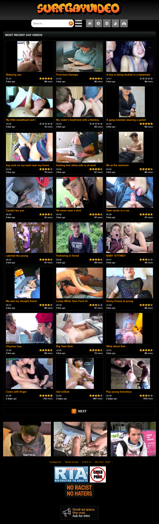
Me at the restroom (117, 165)
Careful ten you (15, 210)
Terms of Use (72, 462)
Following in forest (67, 255)
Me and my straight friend (21, 301)
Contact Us (55, 462)
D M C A (86, 462)
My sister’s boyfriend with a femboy (77, 119)
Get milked (62, 391)
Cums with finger (16, 391)
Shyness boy (14, 346)
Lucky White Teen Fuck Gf (71, 301)
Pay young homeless (118, 391)
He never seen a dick (68, 210)
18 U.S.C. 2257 (102, 462)
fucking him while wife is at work (76, 165)
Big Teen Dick (64, 346)
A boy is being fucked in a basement (128, 74)
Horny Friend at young (119, 301)
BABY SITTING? (116, 255)
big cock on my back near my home (27, 165)
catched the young (17, 255)
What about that (115, 346)
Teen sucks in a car (117, 210)
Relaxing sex (13, 74)
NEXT (82, 411)
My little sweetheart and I (21, 119)
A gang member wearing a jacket (126, 119)
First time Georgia (67, 74)
